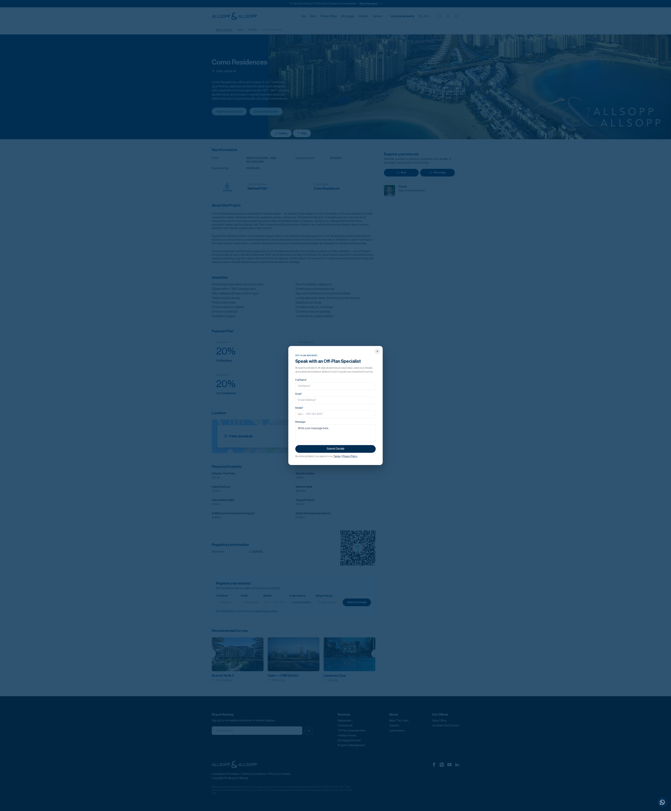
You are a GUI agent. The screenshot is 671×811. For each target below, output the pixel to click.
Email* (298, 394)
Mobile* (299, 408)
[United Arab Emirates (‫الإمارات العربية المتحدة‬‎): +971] (300, 414)
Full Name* (301, 380)
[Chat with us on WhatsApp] (662, 802)
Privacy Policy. (350, 456)
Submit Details (335, 448)
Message (300, 422)
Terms (336, 456)
